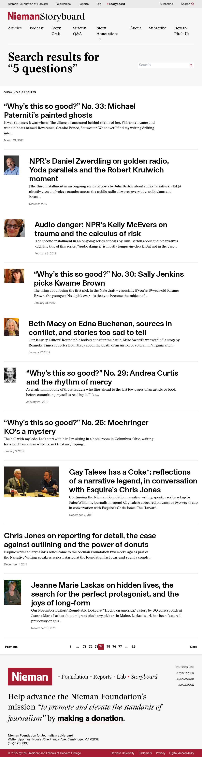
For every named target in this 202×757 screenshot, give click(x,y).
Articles (15, 28)
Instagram (185, 678)
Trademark (145, 753)
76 (113, 646)
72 (90, 646)
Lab (98, 4)
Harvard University (122, 753)
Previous (11, 647)
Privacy (160, 753)
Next (193, 647)
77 (119, 646)
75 (108, 646)
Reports (84, 4)
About (135, 28)
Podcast (37, 28)
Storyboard (117, 4)
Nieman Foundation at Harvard (28, 4)
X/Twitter (185, 672)
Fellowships (63, 4)
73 (96, 646)
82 (132, 646)
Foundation (74, 676)
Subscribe (166, 4)
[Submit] (191, 65)
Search (185, 4)
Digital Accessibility (181, 753)
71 (84, 646)
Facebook (186, 684)
